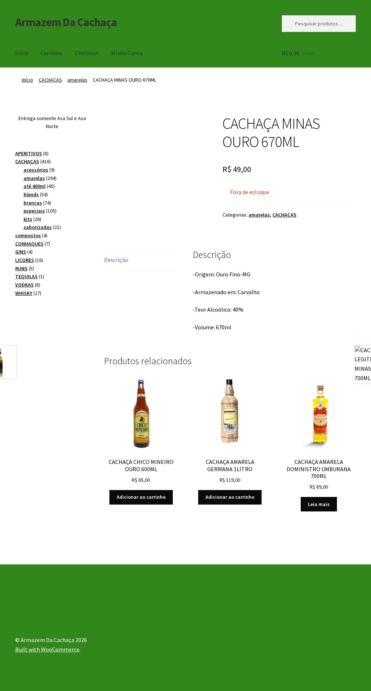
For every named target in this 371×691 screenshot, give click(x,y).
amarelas (77, 80)
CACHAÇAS (50, 80)
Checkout (87, 53)
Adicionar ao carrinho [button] (141, 497)
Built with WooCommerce (47, 649)
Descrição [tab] (116, 259)
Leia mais (319, 504)
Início (22, 53)
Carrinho (51, 53)
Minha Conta (127, 53)
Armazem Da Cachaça (66, 22)
